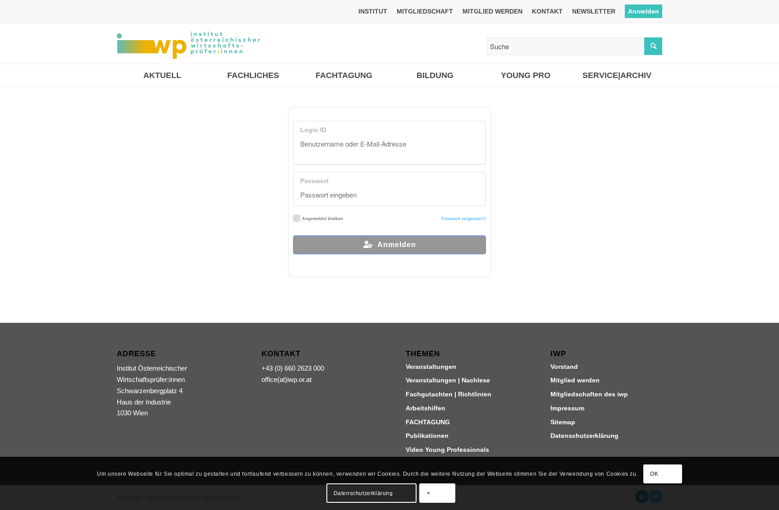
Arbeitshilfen (425, 408)
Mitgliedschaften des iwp (589, 394)
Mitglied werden (575, 380)
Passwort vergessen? (463, 218)
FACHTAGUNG (428, 422)
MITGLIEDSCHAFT (425, 11)
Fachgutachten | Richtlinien (448, 394)
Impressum (567, 408)
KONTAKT (547, 11)
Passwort (314, 181)
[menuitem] (373, 11)
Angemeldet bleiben (322, 218)
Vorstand (564, 366)
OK (654, 474)
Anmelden (643, 11)
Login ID (313, 130)
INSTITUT (372, 11)
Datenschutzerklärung (584, 435)
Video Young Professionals (447, 449)
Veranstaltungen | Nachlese (448, 380)
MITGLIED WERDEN (492, 11)
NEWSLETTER (593, 11)
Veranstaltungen (431, 366)
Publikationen (427, 435)
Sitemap (562, 422)
